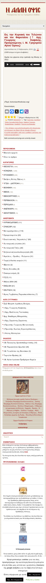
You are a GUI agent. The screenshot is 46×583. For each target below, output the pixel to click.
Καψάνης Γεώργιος (29, 122)
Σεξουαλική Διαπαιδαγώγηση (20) (18, 252)
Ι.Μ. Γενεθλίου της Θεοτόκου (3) (17, 351)
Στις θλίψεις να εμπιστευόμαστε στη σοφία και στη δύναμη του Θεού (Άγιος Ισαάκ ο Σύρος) (22, 129)
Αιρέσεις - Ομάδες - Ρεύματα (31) (18, 256)
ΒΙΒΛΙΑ (6, 192)
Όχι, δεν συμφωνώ (14, 579)
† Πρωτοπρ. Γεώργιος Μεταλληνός (19, 324)
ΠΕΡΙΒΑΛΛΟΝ (9, 200)
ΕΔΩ (26, 452)
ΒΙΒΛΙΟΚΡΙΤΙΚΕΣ (10, 196)
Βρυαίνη (34, 408)
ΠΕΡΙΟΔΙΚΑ (8, 204)
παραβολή (17, 124)
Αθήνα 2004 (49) (10, 281)
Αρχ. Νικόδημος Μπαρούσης (15, 316)
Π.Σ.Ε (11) (8, 277)
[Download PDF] (37, 49)
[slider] (36, 64)
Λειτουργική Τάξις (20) (13, 248)
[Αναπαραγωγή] (7, 64)
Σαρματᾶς (28, 408)
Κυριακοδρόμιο (9, 124)
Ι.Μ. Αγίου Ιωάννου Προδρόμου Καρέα (20, 359)
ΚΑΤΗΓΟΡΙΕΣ (8, 162)
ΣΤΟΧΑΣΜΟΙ (9, 175)
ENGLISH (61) (9, 286)
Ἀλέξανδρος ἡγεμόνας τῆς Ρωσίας (14, 415)
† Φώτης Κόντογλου (12, 333)
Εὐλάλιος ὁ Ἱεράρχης (27, 410)
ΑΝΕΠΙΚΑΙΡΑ (9, 208)
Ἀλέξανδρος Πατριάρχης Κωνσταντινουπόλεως (19, 401)
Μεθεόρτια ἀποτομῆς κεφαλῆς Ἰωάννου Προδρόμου (22, 399)
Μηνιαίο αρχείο (10, 152)
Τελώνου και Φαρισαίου (28, 124)
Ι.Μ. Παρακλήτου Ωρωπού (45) (16, 347)
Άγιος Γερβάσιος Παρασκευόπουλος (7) (21, 294)
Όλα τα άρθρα (10, 157)
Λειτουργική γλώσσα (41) (14, 243)
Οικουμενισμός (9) (11, 273)
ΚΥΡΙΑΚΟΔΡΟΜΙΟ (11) (13, 222)
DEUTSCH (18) (10, 290)
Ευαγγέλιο (30, 120)
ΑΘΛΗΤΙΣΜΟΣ (9, 213)
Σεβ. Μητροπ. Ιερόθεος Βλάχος (17, 303)
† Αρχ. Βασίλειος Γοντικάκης (16, 312)
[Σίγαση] (31, 64)
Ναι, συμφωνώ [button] (34, 574)
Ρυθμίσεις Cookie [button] (32, 579)
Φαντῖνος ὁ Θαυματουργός (26, 406)
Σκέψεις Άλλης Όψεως (13, 179)
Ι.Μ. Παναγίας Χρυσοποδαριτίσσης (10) (20, 342)
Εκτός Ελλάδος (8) (12, 269)
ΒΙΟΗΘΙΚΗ (8, 187)
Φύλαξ (40, 413)
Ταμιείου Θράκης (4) (12, 355)
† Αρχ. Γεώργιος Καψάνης (15, 308)
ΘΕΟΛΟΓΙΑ (8, 166)
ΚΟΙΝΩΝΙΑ (8, 170)
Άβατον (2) (8, 264)
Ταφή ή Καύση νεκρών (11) (15, 260)
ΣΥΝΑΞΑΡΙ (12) (10, 226)
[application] (23, 64)
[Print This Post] (34, 49)
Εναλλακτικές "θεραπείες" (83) (17, 239)
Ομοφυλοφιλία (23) (12, 235)
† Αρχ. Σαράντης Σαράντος (15, 320)
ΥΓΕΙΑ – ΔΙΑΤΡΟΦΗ (12, 183)
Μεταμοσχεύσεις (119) (13, 231)
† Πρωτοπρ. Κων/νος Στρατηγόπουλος (20, 329)
